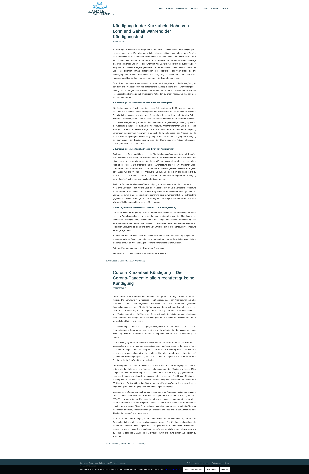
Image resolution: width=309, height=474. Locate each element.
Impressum (206, 463)
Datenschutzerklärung (220, 463)
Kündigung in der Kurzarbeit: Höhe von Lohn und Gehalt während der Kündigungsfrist (151, 31)
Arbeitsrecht (119, 41)
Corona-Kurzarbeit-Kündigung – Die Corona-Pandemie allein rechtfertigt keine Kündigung (153, 278)
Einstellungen (212, 469)
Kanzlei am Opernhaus (134, 261)
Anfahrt (190, 463)
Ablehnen (224, 469)
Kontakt (197, 463)
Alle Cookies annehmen (194, 469)
